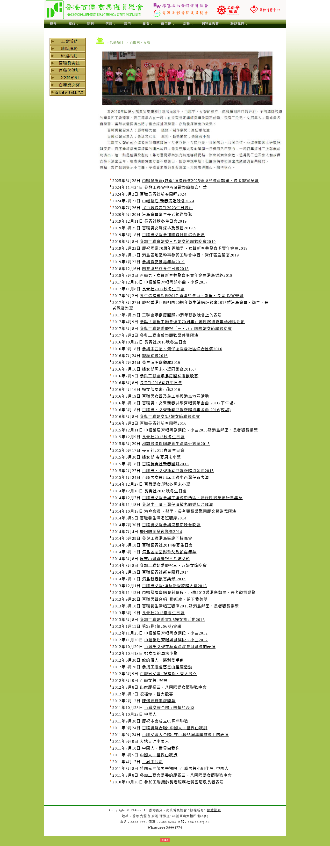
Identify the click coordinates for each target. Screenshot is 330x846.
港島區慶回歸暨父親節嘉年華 (169, 552)
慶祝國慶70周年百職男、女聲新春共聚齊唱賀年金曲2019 (195, 248)
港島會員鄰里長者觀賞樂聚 (167, 214)
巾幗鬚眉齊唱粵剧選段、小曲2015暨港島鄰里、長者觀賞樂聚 (201, 430)
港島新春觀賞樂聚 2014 (164, 579)
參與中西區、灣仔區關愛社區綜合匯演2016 (182, 349)
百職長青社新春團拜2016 (163, 423)
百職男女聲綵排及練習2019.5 (169, 228)
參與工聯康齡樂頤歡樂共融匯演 (169, 335)
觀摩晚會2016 (155, 356)
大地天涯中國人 (154, 741)
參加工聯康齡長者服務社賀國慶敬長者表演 (184, 782)
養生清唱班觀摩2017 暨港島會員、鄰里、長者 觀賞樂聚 (192, 296)
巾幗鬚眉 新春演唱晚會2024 (168, 201)
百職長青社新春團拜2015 (165, 464)
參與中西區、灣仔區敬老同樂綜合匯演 (177, 505)
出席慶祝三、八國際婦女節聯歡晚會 (173, 687)
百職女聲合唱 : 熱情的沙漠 (169, 708)
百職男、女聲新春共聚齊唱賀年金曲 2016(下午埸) (188, 403)
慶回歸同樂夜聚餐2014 (161, 532)
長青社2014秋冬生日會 (165, 491)
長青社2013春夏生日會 (163, 613)
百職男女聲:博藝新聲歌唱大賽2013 (174, 586)
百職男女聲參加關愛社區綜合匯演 (173, 235)
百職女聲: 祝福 (154, 680)
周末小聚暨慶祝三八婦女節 (165, 559)
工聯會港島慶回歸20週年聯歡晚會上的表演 (182, 315)
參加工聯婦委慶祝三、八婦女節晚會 (173, 565)
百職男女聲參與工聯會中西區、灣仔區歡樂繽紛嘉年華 (192, 498)
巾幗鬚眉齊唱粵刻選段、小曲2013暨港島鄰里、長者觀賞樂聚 (199, 593)
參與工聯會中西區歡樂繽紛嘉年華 (175, 187)
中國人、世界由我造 (161, 748)
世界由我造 (152, 762)
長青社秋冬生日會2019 (165, 221)
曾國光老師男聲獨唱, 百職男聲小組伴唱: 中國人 (184, 768)
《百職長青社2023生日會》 (167, 208)
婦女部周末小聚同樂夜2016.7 (169, 369)
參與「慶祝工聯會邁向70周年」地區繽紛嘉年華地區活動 (192, 322)
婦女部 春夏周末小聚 (161, 457)
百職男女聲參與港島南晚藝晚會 (171, 525)
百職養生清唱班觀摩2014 (163, 518)
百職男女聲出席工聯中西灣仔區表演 (175, 477)
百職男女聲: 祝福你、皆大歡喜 (168, 674)
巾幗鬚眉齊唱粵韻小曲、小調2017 (176, 282)
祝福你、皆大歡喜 (156, 694)
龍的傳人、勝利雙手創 (163, 660)
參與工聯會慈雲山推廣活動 (167, 667)
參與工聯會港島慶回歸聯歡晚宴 (169, 376)
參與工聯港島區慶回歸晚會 (167, 538)
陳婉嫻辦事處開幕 (159, 701)
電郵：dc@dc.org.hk (193, 822)
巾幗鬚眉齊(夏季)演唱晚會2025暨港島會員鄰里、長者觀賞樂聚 (200, 181)
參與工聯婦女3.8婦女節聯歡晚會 (170, 417)
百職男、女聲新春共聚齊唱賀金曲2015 (178, 471)
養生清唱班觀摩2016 (161, 362)
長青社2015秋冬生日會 (163, 437)
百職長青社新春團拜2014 (165, 572)
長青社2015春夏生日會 (163, 450)
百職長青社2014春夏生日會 (167, 545)
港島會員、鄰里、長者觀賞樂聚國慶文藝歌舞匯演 (190, 511)
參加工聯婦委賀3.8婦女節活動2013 (172, 620)
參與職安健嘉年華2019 (163, 262)
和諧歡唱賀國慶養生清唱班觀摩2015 (176, 444)
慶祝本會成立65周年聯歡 (165, 721)
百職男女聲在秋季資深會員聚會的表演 (179, 647)
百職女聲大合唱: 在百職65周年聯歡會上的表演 (185, 735)
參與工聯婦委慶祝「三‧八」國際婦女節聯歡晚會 (186, 329)
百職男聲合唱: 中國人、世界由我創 (175, 728)
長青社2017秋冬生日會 (163, 289)
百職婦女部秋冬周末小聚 (167, 484)
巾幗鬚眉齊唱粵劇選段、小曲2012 (176, 633)
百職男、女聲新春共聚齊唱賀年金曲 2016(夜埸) (186, 410)
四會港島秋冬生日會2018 (165, 269)
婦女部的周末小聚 (161, 653)
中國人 (150, 714)
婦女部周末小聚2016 (161, 389)
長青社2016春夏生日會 (161, 383)
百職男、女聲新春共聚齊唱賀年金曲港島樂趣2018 (186, 275)
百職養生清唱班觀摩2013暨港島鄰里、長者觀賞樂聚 (190, 606)
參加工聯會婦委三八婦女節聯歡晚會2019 (178, 242)
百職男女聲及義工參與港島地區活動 (175, 396)
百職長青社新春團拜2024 (163, 194)
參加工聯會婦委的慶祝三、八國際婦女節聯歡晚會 (186, 775)
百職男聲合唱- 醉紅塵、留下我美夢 (175, 599)
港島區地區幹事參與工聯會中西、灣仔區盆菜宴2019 (190, 255)
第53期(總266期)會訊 (161, 626)
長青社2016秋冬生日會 (165, 342)
